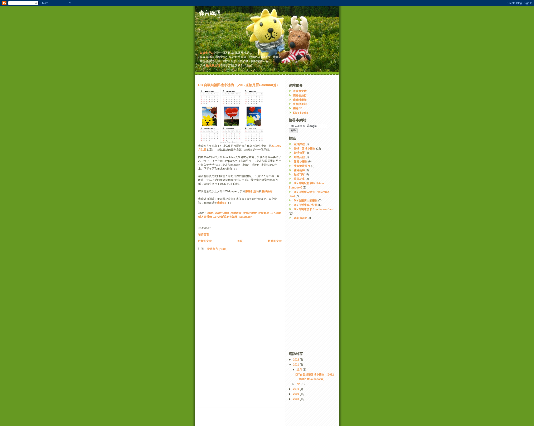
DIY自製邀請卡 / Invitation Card (314, 209)
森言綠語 (210, 13)
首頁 (240, 241)
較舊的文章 (275, 241)
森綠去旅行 (300, 95)
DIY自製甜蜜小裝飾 (225, 216)
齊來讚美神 (300, 104)
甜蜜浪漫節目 (302, 165)
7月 (298, 384)
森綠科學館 (300, 99)
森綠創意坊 (207, 52)
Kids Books (300, 112)
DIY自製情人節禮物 (305, 200)
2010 (296, 389)
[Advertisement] (267, 78)
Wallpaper (245, 216)
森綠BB (221, 202)
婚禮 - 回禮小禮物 (218, 213)
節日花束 (299, 178)
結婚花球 (299, 174)
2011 (296, 364)
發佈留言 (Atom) (217, 248)
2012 (296, 359)
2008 (296, 399)
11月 (299, 369)
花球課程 (299, 144)
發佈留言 (203, 234)
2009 (296, 394)
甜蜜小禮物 (249, 213)
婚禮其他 (299, 157)
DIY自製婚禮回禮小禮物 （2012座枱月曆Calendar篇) (238, 85)
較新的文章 (205, 241)
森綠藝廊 (267, 191)
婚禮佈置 (235, 213)
